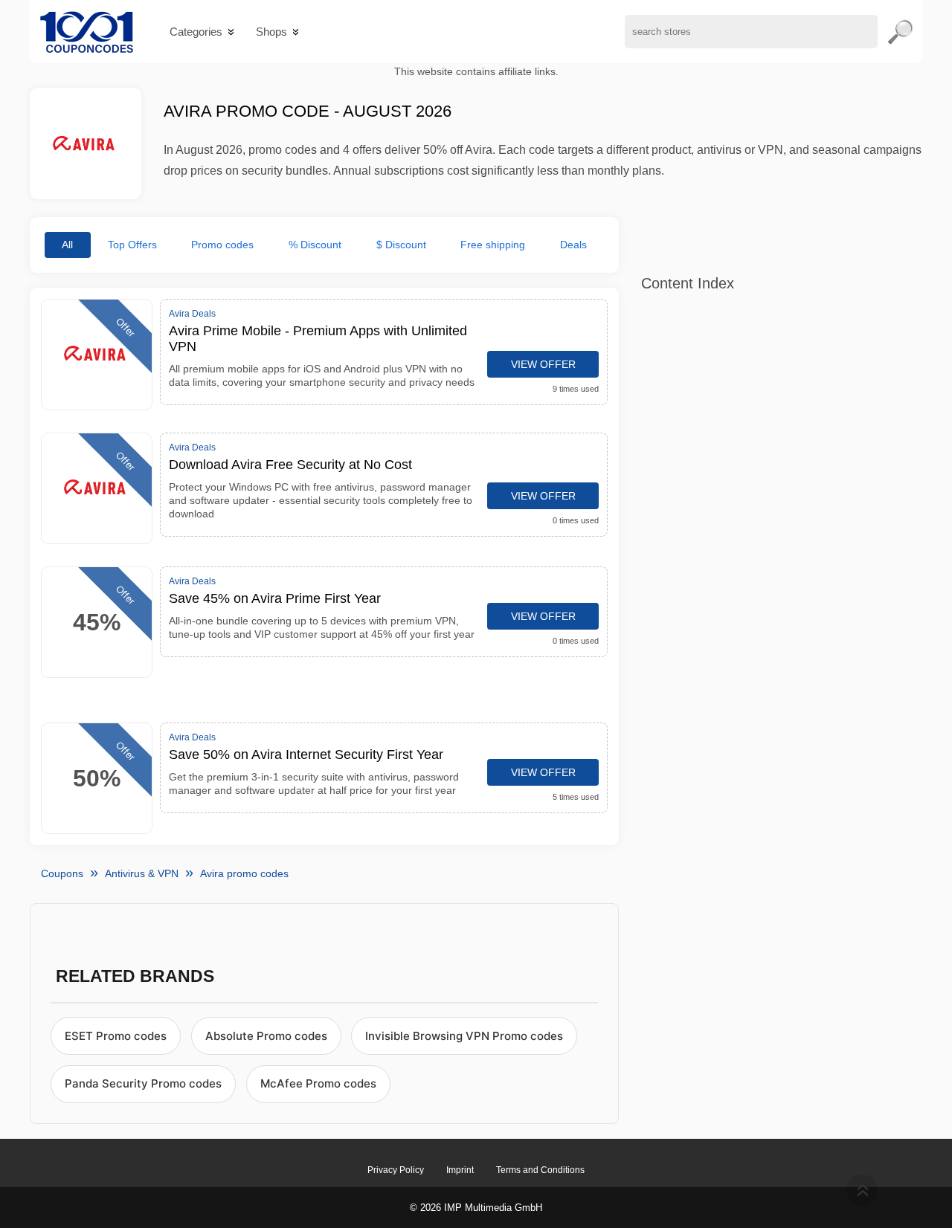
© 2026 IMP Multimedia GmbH (476, 1207)
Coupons (62, 873)
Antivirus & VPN (141, 873)
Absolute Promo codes (266, 1036)
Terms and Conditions (540, 1170)
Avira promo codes (244, 873)
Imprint (460, 1170)
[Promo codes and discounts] (87, 31)
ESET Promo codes (116, 1036)
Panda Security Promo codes (143, 1083)
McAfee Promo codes (318, 1083)
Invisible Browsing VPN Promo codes (464, 1036)
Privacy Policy (395, 1170)
